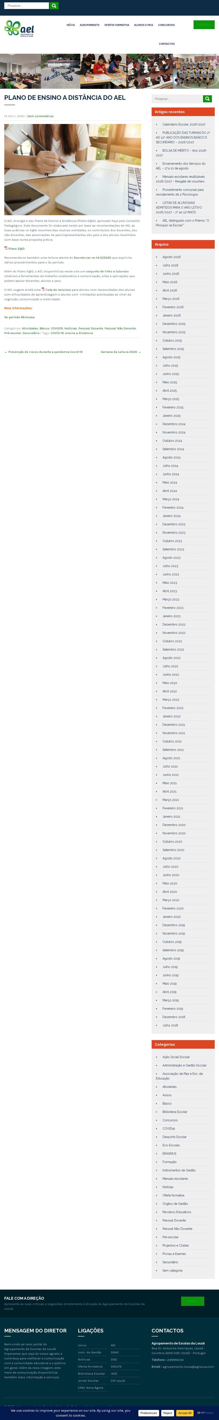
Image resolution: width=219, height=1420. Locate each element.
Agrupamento (89, 25)
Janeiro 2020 (172, 916)
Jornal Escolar (88, 1381)
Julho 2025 (170, 365)
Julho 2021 (170, 766)
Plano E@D (16, 249)
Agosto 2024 (172, 457)
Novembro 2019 (174, 933)
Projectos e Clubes (176, 1245)
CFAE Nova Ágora (90, 1388)
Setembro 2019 (173, 950)
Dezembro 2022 (174, 624)
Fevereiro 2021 (173, 808)
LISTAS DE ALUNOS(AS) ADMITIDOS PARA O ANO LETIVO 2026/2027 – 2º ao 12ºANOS (179, 207)
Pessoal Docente (90, 328)
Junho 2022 (171, 674)
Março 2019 (171, 1000)
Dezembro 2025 (174, 324)
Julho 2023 (170, 566)
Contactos (167, 43)
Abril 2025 (170, 390)
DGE (114, 1359)
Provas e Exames (174, 1254)
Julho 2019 (170, 967)
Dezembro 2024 (174, 424)
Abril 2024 (170, 491)
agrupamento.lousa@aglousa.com (188, 1367)
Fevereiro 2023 (173, 607)
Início (71, 25)
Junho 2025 (171, 374)
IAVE (114, 1373)
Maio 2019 (170, 983)
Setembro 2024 (173, 449)
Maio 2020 (170, 883)
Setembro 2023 (173, 549)
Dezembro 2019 (174, 925)
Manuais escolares (175, 1178)
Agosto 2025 (171, 357)
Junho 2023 (171, 574)
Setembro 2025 (173, 349)
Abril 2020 (170, 891)
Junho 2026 (171, 273)
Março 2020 (171, 900)
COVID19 (57, 328)
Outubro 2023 (172, 541)
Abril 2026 (170, 290)
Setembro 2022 (173, 649)
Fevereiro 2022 (173, 708)
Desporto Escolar (175, 1137)
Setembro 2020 (173, 850)
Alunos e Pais (143, 25)
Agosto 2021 (171, 758)
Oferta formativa (173, 1195)
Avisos (167, 1095)
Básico (44, 328)
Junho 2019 (171, 975)
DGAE (115, 1352)
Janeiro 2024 (172, 516)
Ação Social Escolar (176, 1057)
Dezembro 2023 (174, 524)
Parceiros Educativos (177, 1212)
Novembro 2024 (174, 432)
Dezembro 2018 (174, 1017)
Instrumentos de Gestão (179, 1170)
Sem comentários (40, 116)
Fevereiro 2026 (173, 307)
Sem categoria (172, 1270)
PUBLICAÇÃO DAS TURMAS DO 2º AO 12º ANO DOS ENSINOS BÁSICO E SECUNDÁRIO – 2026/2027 (183, 137)
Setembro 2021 (173, 749)
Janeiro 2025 (171, 415)
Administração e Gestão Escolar (185, 1065)
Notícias (70, 328)
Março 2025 (171, 399)
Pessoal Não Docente (120, 328)
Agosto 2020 (172, 858)
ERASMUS (169, 1153)
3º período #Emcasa (19, 317)
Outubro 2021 (172, 741)
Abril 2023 (170, 591)
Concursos (166, 25)
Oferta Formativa (116, 25)
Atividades (30, 328)
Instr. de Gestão (89, 1352)
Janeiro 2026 (172, 315)
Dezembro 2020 (174, 825)
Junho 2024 (171, 474)
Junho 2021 (171, 774)
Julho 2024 (170, 465)
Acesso (204, 24)
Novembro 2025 (174, 332)
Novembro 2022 (174, 633)
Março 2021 (171, 800)
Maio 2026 (170, 282)
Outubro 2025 (172, 340)
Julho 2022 (170, 666)
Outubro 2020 (172, 841)
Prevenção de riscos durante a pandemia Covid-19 (43, 352)
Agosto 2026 (172, 257)
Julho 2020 (170, 866)
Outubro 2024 (172, 440)
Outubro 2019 (172, 942)
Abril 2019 (169, 992)
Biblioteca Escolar (175, 1112)
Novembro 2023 (174, 532)
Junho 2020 (171, 875)
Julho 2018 (170, 1025)
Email (192, 1301)
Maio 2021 (170, 783)
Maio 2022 (170, 683)
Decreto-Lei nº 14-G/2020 (92, 258)
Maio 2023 (170, 582)
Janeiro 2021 (171, 816)
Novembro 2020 (174, 833)
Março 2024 (171, 499)
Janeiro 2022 (172, 716)
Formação (170, 1162)
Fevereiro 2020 (173, 908)
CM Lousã (118, 1381)
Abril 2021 (169, 791)
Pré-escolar (12, 333)
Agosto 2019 (171, 958)
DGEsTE (116, 1366)
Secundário (31, 333)
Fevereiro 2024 (173, 507)
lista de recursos (58, 290)
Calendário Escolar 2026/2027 (184, 124)
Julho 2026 (170, 265)
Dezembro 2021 (174, 724)
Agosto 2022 (172, 658)
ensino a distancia (79, 333)
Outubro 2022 (172, 641)
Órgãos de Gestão (175, 1203)
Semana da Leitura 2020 (121, 352)
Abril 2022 (170, 691)
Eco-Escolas (171, 1145)
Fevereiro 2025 (173, 407)
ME (113, 1345)
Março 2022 (171, 699)
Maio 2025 (170, 382)
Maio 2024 (170, 482)
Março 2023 (171, 599)
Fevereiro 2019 (173, 1008)
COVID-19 (57, 333)
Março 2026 (171, 298)
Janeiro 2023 (172, 616)
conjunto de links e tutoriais (107, 271)
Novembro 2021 (174, 733)
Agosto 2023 (172, 557)
